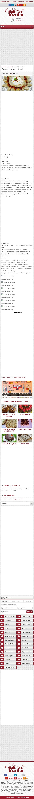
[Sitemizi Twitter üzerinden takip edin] (12, 5)
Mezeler (7, 648)
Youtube (10, 778)
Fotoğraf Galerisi (27, 624)
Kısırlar (24, 640)
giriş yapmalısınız (18, 499)
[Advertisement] (17, 46)
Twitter (19, 775)
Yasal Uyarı (21, 1)
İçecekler (7, 632)
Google (27, 775)
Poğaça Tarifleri (26, 652)
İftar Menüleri (26, 632)
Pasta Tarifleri (26, 663)
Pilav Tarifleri (26, 648)
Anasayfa (3, 67)
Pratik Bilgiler (9, 655)
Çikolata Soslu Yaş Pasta (9, 444)
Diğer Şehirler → (20, 20)
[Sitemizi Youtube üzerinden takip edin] (18, 5)
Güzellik (24, 628)
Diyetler (7, 624)
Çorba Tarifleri (26, 620)
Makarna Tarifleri (27, 644)
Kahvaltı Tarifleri (10, 636)
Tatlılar (7, 663)
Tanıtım (14, 1)
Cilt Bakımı (8, 620)
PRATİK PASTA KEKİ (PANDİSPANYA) (9, 430)
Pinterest (19, 778)
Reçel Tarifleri (26, 655)
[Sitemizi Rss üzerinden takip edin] (24, 5)
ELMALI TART (25, 444)
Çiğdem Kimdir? (5, 1)
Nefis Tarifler (6, 377)
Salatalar (7, 659)
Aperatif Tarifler (9, 616)
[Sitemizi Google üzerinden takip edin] (15, 5)
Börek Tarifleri (26, 616)
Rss (27, 778)
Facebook (10, 775)
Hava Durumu (29, 1)
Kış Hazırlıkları (9, 640)
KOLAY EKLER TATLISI (25, 429)
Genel (6, 628)
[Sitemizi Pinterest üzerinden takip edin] (21, 5)
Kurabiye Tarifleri (10, 644)
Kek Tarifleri (25, 636)
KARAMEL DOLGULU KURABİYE (9, 415)
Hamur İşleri (10, 67)
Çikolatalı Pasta (25, 414)
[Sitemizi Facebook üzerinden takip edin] (10, 5)
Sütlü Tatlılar (25, 659)
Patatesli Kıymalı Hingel (19, 377)
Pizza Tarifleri (9, 652)
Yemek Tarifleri (9, 667)
